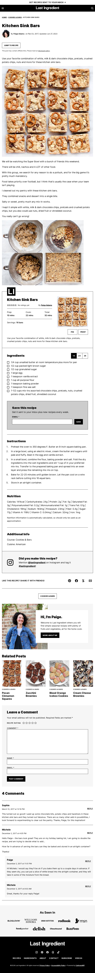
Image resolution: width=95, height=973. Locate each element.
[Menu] (2, 8)
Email (15, 417)
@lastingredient (37, 562)
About (43, 958)
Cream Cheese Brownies (82, 694)
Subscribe (66, 958)
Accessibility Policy (58, 965)
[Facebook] (47, 952)
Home (4, 17)
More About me (50, 635)
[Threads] (53, 952)
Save (78, 422)
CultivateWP (80, 965)
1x (74, 356)
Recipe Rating (14, 723)
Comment (12, 728)
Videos (78, 958)
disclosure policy (44, 51)
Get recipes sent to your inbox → (47, 2)
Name (10, 758)
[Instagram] (36, 952)
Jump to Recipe (11, 45)
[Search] (92, 8)
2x (79, 356)
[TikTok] (58, 952)
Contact (54, 958)
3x (85, 356)
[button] (8, 305)
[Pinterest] (42, 952)
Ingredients (30, 958)
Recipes (17, 958)
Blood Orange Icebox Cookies (58, 694)
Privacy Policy (45, 965)
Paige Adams (18, 34)
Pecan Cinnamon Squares (8, 695)
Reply (90, 809)
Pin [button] (72, 332)
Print (83, 332)
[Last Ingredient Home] (47, 8)
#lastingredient (27, 566)
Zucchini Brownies (31, 694)
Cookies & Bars (15, 17)
